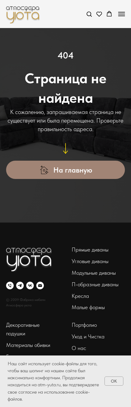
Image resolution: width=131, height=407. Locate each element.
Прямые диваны (90, 249)
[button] (89, 14)
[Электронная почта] (40, 285)
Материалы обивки (28, 345)
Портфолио (84, 325)
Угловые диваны (90, 261)
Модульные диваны (94, 273)
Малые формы (88, 307)
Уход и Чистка (88, 336)
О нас (79, 348)
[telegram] (20, 285)
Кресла (80, 296)
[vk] (30, 285)
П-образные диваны (95, 284)
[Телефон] (10, 285)
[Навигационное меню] (121, 14)
